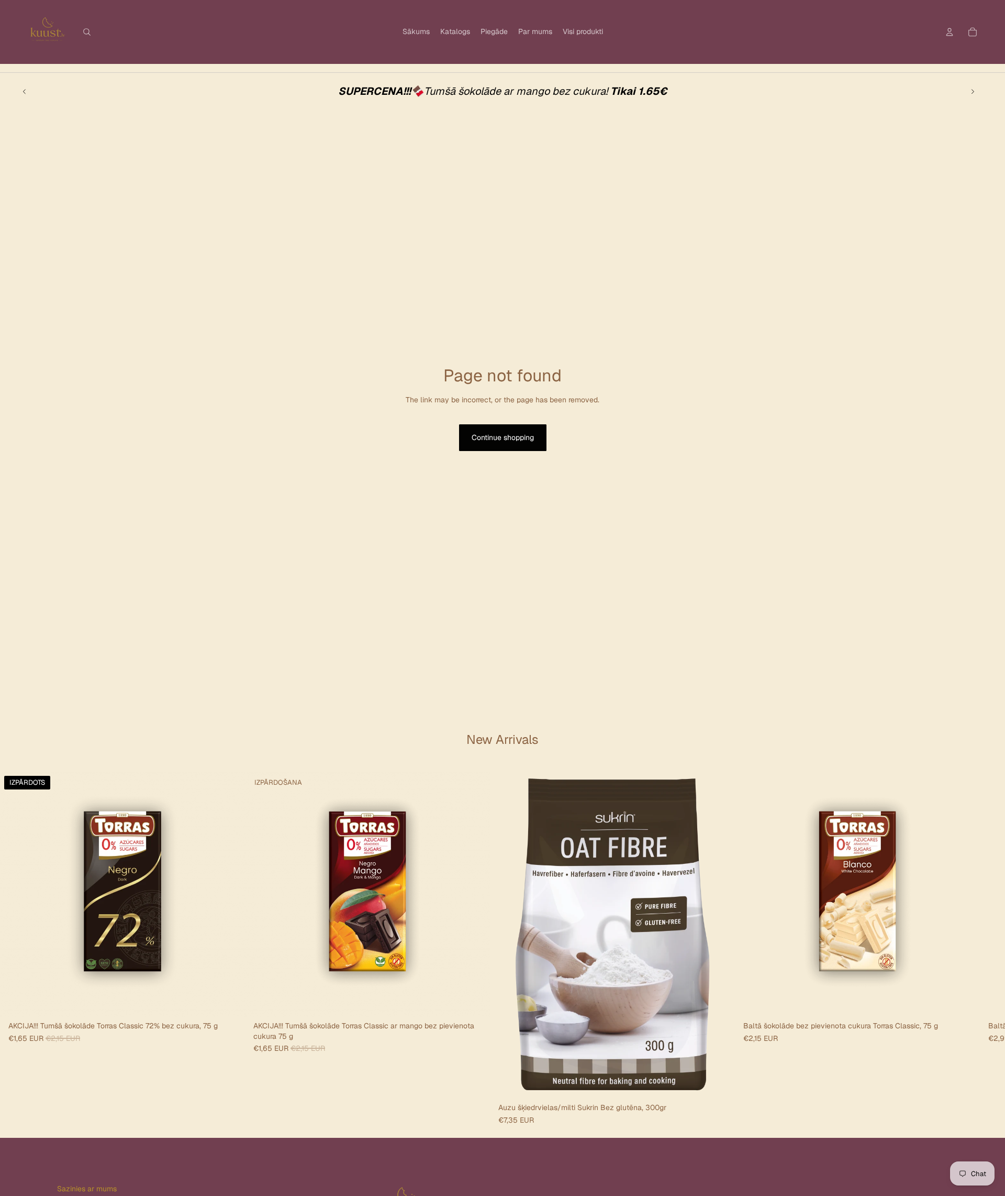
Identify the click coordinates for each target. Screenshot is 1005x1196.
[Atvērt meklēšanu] (86, 31)
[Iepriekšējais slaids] (24, 91)
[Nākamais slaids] (972, 91)
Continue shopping (503, 437)
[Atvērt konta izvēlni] (949, 31)
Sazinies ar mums (87, 1188)
